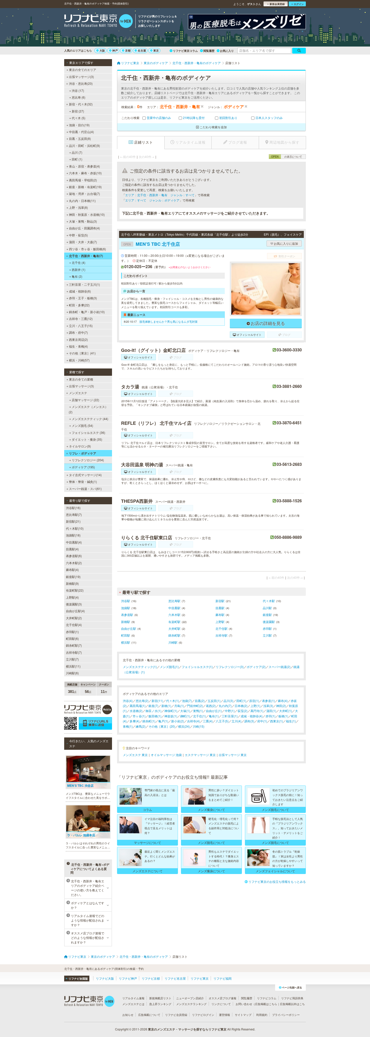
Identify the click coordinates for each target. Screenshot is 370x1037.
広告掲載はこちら (266, 1004)
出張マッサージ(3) (81, 76)
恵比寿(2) (142, 700)
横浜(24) (184, 726)
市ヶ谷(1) (139, 716)
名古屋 (142, 50)
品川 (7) (77, 152)
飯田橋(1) (155, 716)
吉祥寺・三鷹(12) (81, 318)
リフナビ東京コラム (185, 51)
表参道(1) (268, 700)
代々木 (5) (78, 118)
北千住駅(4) (74, 625)
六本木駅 (174, 614)
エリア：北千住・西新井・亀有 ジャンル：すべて (160, 195)
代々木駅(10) (75, 528)
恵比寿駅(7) (74, 514)
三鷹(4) (208, 721)
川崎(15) (198, 726)
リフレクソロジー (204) (88, 460)
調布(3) (249, 721)
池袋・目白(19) (79, 125)
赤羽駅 (267, 628)
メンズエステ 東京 (135, 755)
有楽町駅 (174, 621)
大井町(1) (285, 711)
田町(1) (241, 700)
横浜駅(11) (73, 666)
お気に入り (227, 51)
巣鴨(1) (198, 711)
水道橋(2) (136, 711)
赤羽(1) (270, 716)
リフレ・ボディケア (82, 453)
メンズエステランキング (191, 1004)
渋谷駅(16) (73, 508)
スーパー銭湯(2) (279, 667)
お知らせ (127, 1015)
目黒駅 (220, 608)
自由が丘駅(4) (75, 611)
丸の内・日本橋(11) (82, 200)
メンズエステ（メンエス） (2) (88, 409)
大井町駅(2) (74, 618)
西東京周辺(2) (78, 339)
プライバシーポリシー (286, 1015)
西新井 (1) (78, 269)
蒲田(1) (271, 711)
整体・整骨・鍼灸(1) (83, 481)
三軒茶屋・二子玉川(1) (84, 284)
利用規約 (261, 1015)
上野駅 (220, 621)
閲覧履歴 (208, 51)
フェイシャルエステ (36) (88, 432)
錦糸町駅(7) (74, 645)
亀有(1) (214, 716)
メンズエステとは (133, 1004)
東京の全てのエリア (82, 69)
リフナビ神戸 (128, 978)
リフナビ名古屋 (175, 978)
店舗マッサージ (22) (85, 400)
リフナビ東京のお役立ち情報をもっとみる (277, 881)
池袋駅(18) (73, 535)
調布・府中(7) (78, 332)
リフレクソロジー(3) (230, 667)
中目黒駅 (174, 608)
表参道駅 (127, 614)
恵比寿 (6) (78, 97)
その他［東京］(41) (82, 353)
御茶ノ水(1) (153, 711)
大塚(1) (185, 711)
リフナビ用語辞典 (292, 998)
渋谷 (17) (78, 90)
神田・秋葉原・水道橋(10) (87, 214)
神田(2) (281, 705)
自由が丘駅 (128, 628)
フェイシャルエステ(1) (197, 667)
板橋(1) (283, 716)
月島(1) (179, 705)
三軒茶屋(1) (230, 716)
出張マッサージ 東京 (233, 755)
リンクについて (221, 1004)
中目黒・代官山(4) (81, 132)
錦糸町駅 (174, 635)
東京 (156, 50)
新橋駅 (125, 621)
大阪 (102, 50)
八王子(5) (222, 721)
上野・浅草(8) (78, 207)
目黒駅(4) (72, 549)
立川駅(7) (72, 659)
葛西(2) (211, 705)
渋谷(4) (128, 700)
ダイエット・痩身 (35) (87, 439)
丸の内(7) (225, 705)
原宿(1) (254, 700)
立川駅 (267, 635)
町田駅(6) (72, 638)
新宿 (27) (78, 111)
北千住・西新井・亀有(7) (86, 256)
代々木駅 (269, 601)
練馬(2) (140, 726)
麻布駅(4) (72, 569)
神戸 (115, 50)
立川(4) (236, 721)
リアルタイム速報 (133, 998)
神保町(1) (170, 711)
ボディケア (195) (83, 467)
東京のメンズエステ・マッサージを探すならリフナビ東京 (187, 1029)
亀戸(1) (163, 721)
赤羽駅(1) (72, 632)
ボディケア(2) (256, 667)
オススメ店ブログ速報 (222, 998)
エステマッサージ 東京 (200, 755)
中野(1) (230, 711)
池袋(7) (187, 700)
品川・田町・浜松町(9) (84, 145)
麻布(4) (283, 700)
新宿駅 (220, 601)
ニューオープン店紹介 (190, 998)
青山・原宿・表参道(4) (84, 166)
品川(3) (228, 700)
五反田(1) (214, 700)
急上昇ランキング (160, 1004)
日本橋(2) (241, 705)
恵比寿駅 (174, 601)
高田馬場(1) (137, 705)
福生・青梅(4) (78, 346)
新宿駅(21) (73, 521)
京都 (128, 50)
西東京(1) (276, 721)
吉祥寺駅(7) (74, 652)
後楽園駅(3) (74, 604)
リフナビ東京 (200, 978)
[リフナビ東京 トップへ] (98, 21)
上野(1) (255, 705)
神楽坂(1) (170, 716)
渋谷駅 (125, 601)
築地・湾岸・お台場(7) (84, 193)
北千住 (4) (78, 262)
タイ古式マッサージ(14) (85, 475)
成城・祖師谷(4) (252, 716)
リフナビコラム (266, 998)
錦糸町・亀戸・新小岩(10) (87, 312)
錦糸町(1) (148, 721)
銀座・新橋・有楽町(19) (85, 187)
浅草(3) (268, 705)
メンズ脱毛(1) (169, 667)
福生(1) (291, 721)
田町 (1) (77, 159)
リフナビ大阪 (105, 978)
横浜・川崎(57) (79, 360)
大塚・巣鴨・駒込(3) (83, 221)
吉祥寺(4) (193, 721)
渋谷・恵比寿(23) (81, 83)
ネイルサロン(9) (80, 446)
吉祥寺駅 (221, 635)
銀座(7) (153, 705)
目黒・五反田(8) (80, 138)
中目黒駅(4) (74, 542)
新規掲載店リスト (160, 998)
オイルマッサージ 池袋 (166, 755)
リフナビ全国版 (78, 978)
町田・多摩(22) (79, 305)
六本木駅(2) (74, 563)
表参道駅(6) (74, 556)
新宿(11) (157, 700)
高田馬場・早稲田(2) (83, 180)
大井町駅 (174, 628)
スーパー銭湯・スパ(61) (85, 488)
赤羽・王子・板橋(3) (83, 298)
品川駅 (267, 608)
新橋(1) (166, 705)
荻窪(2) (242, 711)
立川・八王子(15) (81, 325)
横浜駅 (125, 642)
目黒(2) (200, 700)
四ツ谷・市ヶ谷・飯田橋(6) (87, 249)
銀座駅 (267, 614)
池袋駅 (125, 608)
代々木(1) (172, 700)
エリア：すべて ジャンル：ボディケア (152, 200)
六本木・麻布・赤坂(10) (85, 173)
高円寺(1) (256, 711)
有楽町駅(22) (75, 590)
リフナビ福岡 (222, 978)
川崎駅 (172, 642)
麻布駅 (220, 614)
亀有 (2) (77, 276)
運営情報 (224, 1015)
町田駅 (125, 635)
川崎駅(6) (72, 673)
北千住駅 (221, 628)
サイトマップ (243, 1015)
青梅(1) (128, 726)
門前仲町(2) (195, 705)
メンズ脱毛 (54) (82, 425)
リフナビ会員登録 (176, 1015)
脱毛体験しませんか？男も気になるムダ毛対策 (168, 321)
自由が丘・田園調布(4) (84, 228)
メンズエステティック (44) (90, 419)
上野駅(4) (72, 597)
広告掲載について (149, 1015)
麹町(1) (185, 716)
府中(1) (262, 721)
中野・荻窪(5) (78, 235)
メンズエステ (78, 393)
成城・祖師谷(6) (80, 291)
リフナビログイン (203, 1015)
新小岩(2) (177, 721)
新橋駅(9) (72, 583)
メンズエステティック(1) (140, 667)
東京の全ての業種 (81, 379)
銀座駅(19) (73, 576)
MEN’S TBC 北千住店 (151, 244)
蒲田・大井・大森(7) (83, 242)
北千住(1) (199, 716)
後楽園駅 (269, 621)
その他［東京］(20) (162, 726)
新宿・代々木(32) (81, 104)
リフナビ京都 (151, 978)
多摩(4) (134, 721)
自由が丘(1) (214, 711)
